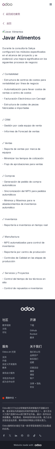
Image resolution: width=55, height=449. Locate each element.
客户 (32, 378)
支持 (4, 357)
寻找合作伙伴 (8, 378)
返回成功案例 (13, 14)
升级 (4, 360)
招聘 (32, 362)
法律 (32, 383)
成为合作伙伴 (8, 381)
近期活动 (34, 367)
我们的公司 (35, 352)
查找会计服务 (8, 373)
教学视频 (6, 325)
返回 (8, 23)
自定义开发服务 (9, 364)
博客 (32, 374)
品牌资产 (34, 355)
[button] (50, 4)
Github (33, 330)
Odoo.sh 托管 (9, 352)
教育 (4, 367)
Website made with (24, 445)
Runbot (33, 334)
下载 (32, 325)
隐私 (39, 383)
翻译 (32, 337)
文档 (4, 328)
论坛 (4, 332)
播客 (32, 371)
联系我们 (34, 359)
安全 (32, 387)
